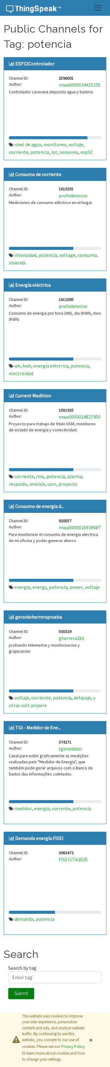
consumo (87, 255)
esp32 (86, 152)
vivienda (17, 263)
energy (39, 587)
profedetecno (73, 195)
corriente (18, 152)
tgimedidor (70, 749)
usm (51, 484)
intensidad (25, 255)
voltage (67, 255)
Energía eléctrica (33, 285)
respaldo (18, 484)
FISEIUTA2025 (73, 859)
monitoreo (54, 144)
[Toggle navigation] (97, 8)
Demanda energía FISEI (39, 838)
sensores (69, 152)
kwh (27, 366)
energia (22, 587)
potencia (40, 152)
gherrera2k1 (71, 638)
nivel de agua (27, 144)
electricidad (21, 373)
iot (54, 152)
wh (17, 366)
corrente (61, 808)
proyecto (67, 484)
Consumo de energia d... (39, 506)
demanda (24, 919)
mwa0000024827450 (80, 417)
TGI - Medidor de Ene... (38, 727)
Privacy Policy (73, 1046)
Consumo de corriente (38, 174)
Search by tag (22, 968)
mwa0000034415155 (80, 85)
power (76, 587)
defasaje (82, 698)
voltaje (75, 144)
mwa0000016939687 (80, 527)
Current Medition (33, 395)
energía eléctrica (50, 366)
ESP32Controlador (34, 63)
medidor (23, 808)
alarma (74, 476)
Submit (21, 993)
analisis (37, 484)
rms (40, 476)
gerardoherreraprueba (38, 617)
